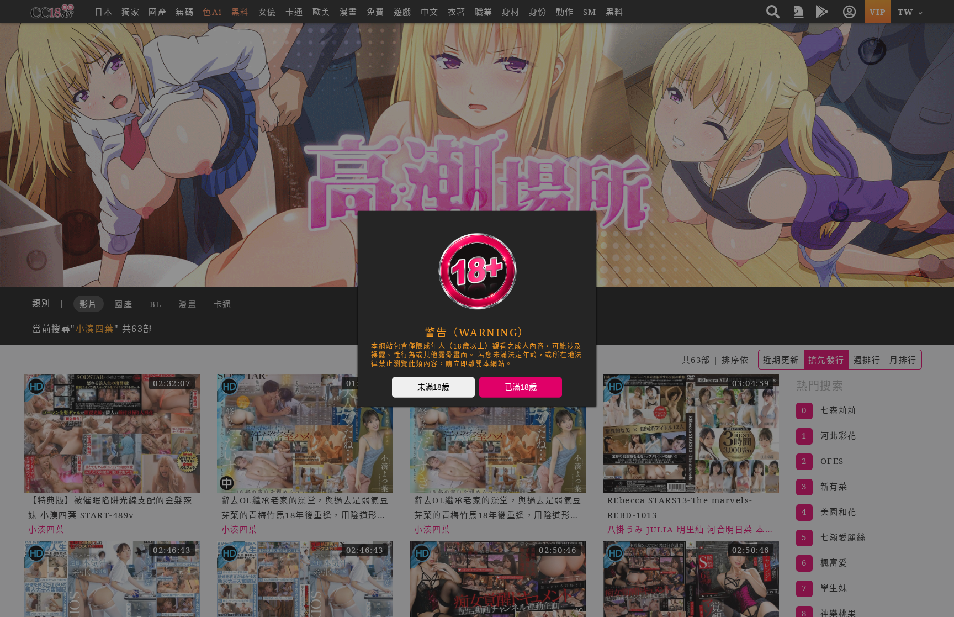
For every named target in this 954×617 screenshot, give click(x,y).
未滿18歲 (433, 386)
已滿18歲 (521, 386)
